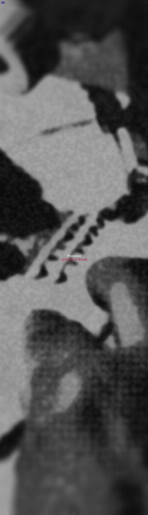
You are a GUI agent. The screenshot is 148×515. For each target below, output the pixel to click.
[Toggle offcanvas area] (146, 3)
